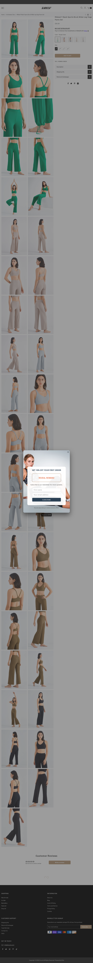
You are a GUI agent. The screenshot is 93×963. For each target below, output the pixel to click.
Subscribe (46, 500)
